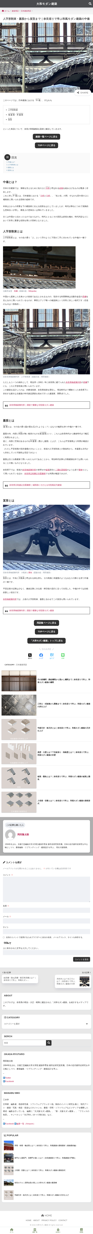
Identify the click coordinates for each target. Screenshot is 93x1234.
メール (7, 916)
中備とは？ (11, 162)
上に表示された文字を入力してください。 (21, 948)
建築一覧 (34, 1232)
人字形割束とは (13, 165)
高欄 (16, 291)
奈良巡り (58, 1232)
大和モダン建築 (46, 3)
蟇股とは (11, 167)
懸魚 (30, 573)
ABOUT (36, 1220)
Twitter (8, 1078)
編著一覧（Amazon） (25, 1124)
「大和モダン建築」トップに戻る (46, 640)
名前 (6, 906)
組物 (61, 188)
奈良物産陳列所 (29, 470)
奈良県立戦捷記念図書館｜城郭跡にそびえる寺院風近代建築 (35, 485)
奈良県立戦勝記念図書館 (35, 473)
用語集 (81, 1232)
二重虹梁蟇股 (61, 470)
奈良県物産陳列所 (73, 382)
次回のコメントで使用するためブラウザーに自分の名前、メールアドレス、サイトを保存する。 (45, 937)
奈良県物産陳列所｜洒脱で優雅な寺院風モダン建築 (31, 405)
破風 (48, 470)
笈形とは (11, 170)
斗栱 (48, 188)
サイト (6, 927)
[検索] (48, 1043)
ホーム (11, 1232)
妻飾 (80, 470)
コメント (8, 875)
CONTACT (62, 1220)
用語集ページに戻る (46, 623)
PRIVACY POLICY (49, 1220)
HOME (48, 1215)
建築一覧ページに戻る (46, 136)
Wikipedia (32, 291)
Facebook (9, 1081)
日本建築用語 (21, 664)
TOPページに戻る (46, 145)
